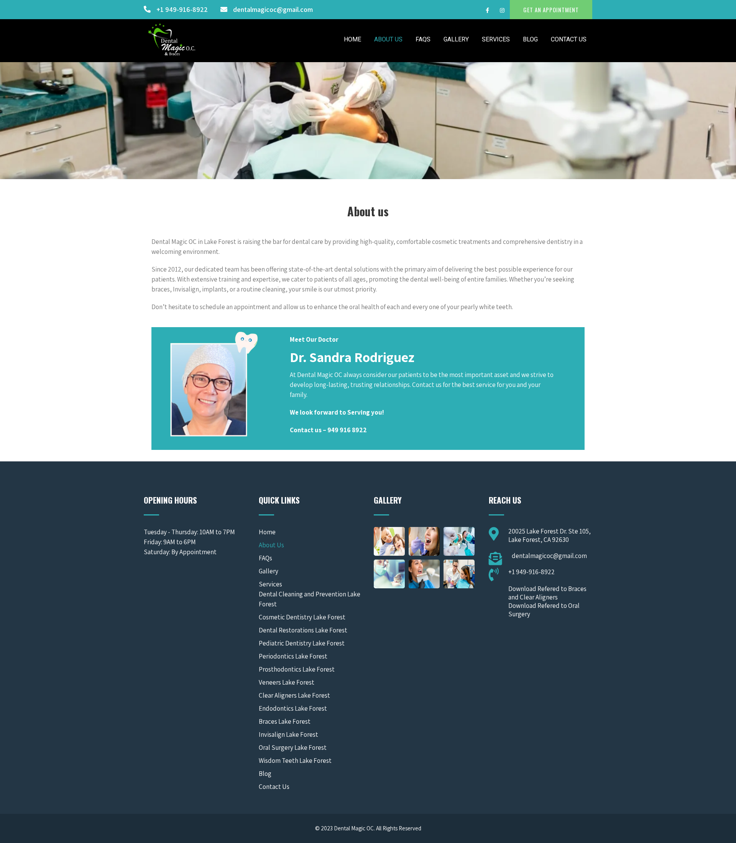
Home (352, 39)
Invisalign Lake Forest (288, 734)
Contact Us (568, 39)
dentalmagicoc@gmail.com (273, 9)
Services (496, 39)
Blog (530, 39)
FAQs (423, 39)
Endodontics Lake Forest (293, 708)
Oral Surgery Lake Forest (293, 747)
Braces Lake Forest (284, 721)
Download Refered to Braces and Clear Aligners (547, 593)
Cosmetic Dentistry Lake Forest (302, 617)
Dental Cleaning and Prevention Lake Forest (309, 599)
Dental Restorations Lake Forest (303, 630)
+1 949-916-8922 (182, 9)
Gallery (456, 39)
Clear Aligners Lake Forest (294, 695)
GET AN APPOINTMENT (551, 9)
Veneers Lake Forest (286, 682)
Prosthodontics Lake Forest (297, 669)
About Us (388, 39)
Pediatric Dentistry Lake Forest (302, 643)
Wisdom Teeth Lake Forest (295, 760)
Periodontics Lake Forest (293, 656)
